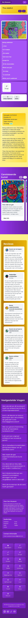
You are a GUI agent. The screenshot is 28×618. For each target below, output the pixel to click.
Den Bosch (8, 547)
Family (20, 561)
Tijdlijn (16, 525)
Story (20, 589)
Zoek (5, 525)
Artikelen (6, 521)
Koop (15, 523)
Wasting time (8, 575)
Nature (20, 575)
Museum (6, 523)
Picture (8, 596)
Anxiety (8, 561)
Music (20, 547)
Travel (8, 589)
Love (20, 582)
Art (8, 554)
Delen (16, 98)
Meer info (6, 218)
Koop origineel (8, 98)
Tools (15, 521)
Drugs (20, 554)
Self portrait (8, 582)
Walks (8, 568)
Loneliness (20, 568)
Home (5, 527)
